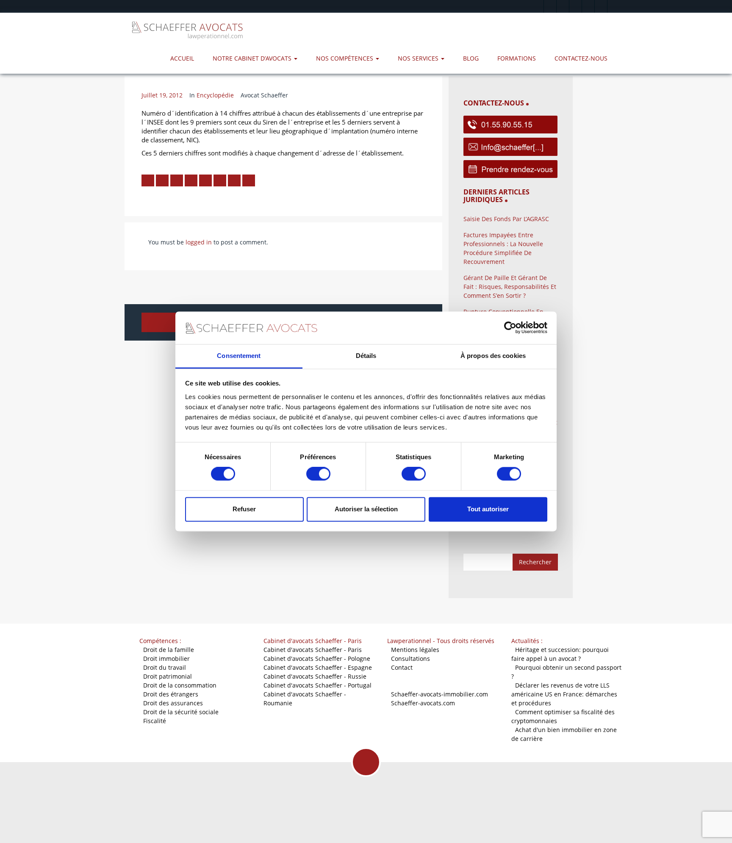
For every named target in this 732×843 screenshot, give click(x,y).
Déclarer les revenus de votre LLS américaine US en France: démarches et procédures (564, 694)
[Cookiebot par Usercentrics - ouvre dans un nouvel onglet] (510, 328)
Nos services (419, 58)
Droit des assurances (173, 703)
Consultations (410, 658)
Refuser (244, 509)
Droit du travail (164, 667)
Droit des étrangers (170, 694)
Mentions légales (415, 650)
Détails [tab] (366, 355)
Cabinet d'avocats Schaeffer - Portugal (317, 685)
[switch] (318, 474)
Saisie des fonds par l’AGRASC (506, 219)
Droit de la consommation (179, 685)
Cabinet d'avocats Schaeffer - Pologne (316, 658)
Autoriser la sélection (366, 509)
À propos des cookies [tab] (493, 355)
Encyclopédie (215, 95)
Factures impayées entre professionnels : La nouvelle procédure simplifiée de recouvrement (503, 248)
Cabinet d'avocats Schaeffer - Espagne (317, 667)
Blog (471, 58)
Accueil (182, 58)
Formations (516, 58)
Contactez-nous (581, 58)
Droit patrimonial (167, 676)
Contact (402, 667)
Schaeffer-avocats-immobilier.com (439, 694)
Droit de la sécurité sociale (181, 712)
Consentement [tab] (239, 355)
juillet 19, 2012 (162, 95)
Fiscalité (154, 721)
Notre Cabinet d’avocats (253, 58)
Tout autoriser (488, 509)
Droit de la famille (168, 650)
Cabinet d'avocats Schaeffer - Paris (312, 650)
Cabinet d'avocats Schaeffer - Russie (314, 676)
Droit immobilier (166, 658)
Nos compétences (345, 58)
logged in (199, 242)
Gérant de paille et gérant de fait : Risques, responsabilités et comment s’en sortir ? (509, 286)
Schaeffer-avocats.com (423, 703)
